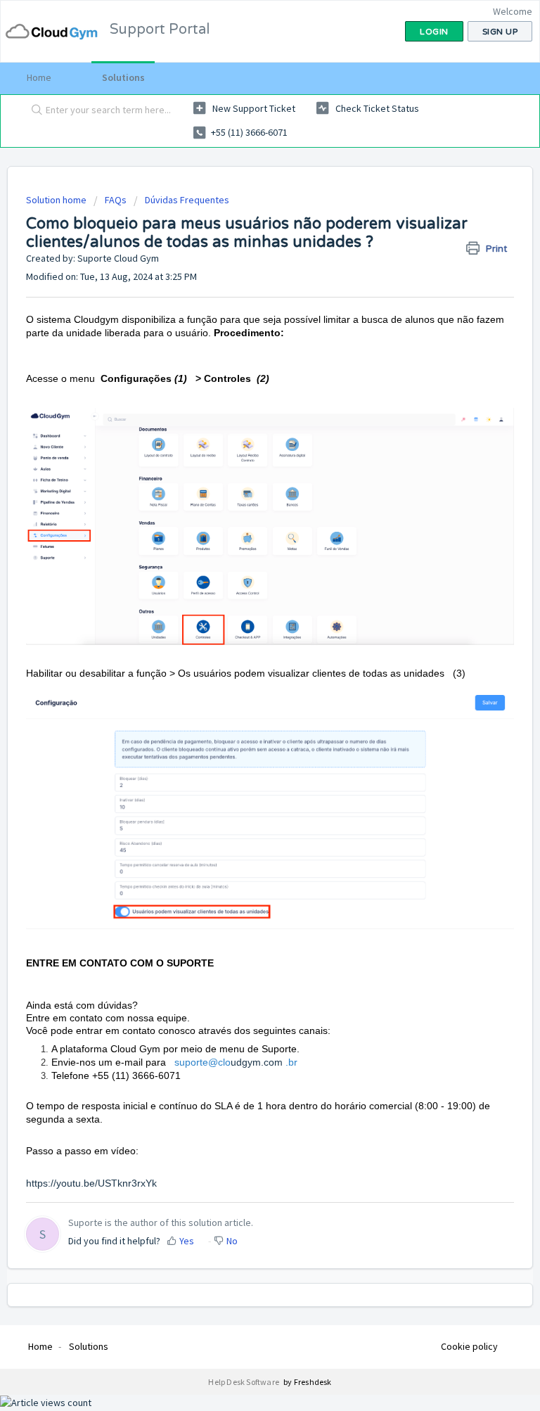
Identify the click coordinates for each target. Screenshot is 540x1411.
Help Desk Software (244, 1382)
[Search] (33, 110)
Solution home (57, 199)
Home (39, 77)
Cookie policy (469, 1346)
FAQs (116, 199)
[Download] (244, 709)
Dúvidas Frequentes (187, 199)
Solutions (123, 77)
